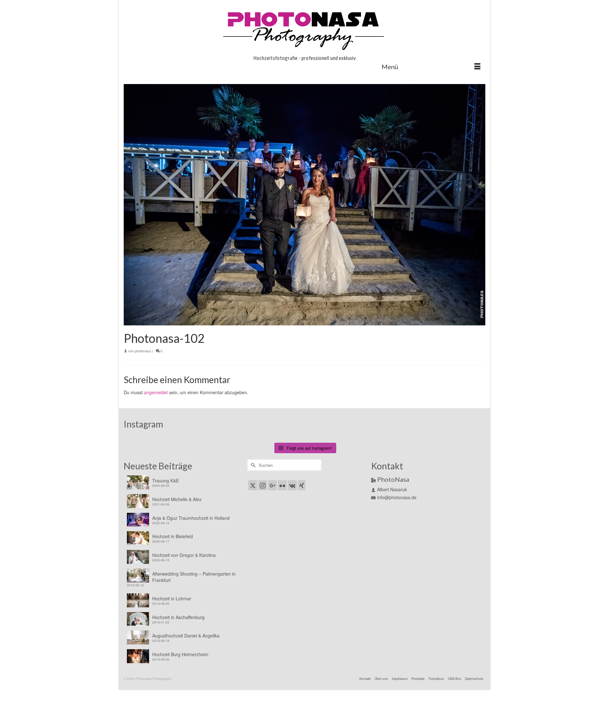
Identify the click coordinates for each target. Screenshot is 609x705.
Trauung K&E (165, 480)
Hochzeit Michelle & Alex (176, 499)
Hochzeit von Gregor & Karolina (184, 555)
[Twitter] (252, 485)
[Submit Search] (252, 465)
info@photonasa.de (396, 497)
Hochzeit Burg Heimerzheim (180, 654)
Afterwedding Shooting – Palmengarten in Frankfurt (194, 577)
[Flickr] (282, 485)
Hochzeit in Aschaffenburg (178, 617)
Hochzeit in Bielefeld (172, 536)
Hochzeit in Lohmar (171, 598)
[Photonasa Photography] (304, 29)
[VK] (292, 485)
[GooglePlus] (272, 485)
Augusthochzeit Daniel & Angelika (185, 635)
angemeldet (156, 392)
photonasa (143, 350)
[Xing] (301, 485)
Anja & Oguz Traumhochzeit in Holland (191, 518)
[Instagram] (262, 485)
